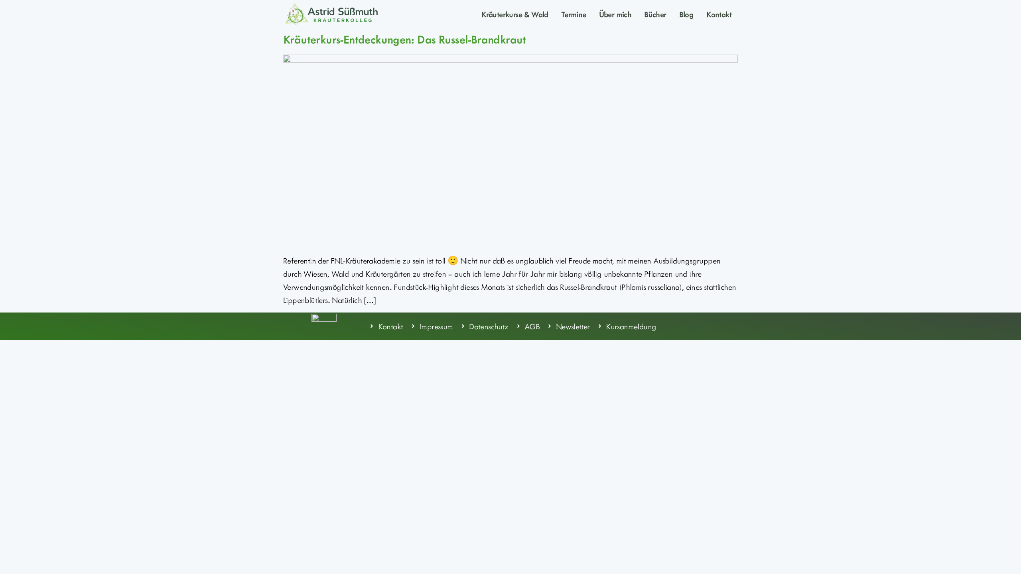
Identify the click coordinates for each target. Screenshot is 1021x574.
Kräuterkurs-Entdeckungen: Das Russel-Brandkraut (404, 39)
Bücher (655, 14)
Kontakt (718, 14)
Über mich (615, 14)
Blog (686, 14)
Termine (573, 14)
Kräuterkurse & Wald (514, 14)
